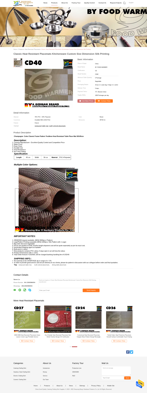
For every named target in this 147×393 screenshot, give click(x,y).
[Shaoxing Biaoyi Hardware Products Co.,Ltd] (23, 3)
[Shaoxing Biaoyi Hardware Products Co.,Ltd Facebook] (128, 352)
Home (45, 3)
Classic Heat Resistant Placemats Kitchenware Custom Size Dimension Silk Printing (65, 49)
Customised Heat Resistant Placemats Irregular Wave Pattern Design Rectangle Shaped (88, 336)
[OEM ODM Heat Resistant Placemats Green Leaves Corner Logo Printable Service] (27, 319)
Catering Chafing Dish (20, 368)
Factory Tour (76, 3)
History (45, 372)
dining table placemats (59, 265)
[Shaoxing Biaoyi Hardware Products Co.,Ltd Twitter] (131, 352)
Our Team (46, 379)
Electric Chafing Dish (20, 376)
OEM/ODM (75, 372)
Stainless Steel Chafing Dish (22, 372)
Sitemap (82, 385)
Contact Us (102, 3)
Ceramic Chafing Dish (20, 379)
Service (45, 376)
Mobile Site (110, 385)
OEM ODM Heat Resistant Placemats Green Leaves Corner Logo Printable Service (27, 336)
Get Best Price (87, 101)
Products (54, 3)
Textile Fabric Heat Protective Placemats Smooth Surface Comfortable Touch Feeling (119, 336)
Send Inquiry (91, 290)
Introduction (46, 368)
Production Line (76, 368)
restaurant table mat (25, 265)
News (71, 385)
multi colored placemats (41, 265)
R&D (73, 376)
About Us (64, 3)
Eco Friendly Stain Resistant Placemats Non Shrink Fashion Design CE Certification (58, 336)
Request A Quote (116, 3)
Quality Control (89, 3)
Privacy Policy (96, 385)
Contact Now (105, 101)
